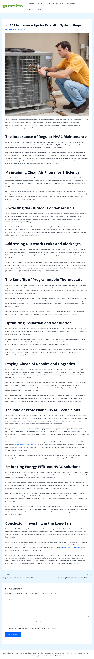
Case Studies (70, 3)
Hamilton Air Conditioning (25, 445)
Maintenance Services (55, 3)
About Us (30, 3)
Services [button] (40, 3)
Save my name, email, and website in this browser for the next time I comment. (33, 628)
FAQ (79, 3)
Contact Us (31, 9)
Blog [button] (39, 9)
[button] (44, 3)
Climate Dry (34, 656)
